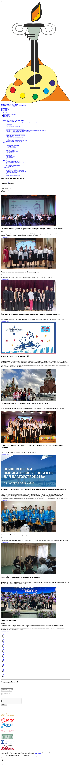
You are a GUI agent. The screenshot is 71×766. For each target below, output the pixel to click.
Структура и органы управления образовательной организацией (21, 122)
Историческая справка (11, 139)
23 (3, 662)
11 (3, 647)
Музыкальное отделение (12, 144)
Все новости (9, 155)
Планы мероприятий (11, 147)
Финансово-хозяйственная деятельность (15, 134)
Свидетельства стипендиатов (13, 175)
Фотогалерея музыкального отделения (15, 162)
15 (3, 652)
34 (3, 676)
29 (3, 670)
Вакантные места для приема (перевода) (15, 135)
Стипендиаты (9, 173)
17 (3, 655)
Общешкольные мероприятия (13, 161)
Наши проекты (9, 157)
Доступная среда (10, 136)
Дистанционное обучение (12, 151)
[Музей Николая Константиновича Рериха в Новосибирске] (7, 738)
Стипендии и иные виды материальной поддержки (18, 131)
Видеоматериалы (10, 166)
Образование (9, 125)
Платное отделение (10, 146)
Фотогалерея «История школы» (13, 165)
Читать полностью (5, 237)
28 (3, 669)
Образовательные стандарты (13, 126)
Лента (4, 154)
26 (3, 666)
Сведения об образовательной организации (13, 120)
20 (3, 659)
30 (3, 671)
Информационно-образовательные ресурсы (16, 140)
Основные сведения (11, 121)
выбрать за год (4, 188)
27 (3, 667)
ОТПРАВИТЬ (4, 704)
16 (3, 654)
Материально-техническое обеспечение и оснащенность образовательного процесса (26, 130)
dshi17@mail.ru (38, 753)
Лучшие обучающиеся (11, 172)
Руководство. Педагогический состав (15, 129)
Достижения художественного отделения (16, 171)
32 (3, 674)
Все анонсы (9, 158)
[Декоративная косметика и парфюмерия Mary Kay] (7, 733)
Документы (9, 124)
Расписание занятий (11, 149)
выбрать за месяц (5, 190)
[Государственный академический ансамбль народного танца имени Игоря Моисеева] (7, 716)
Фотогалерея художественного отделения (16, 163)
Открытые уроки (10, 152)
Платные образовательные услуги (14, 132)
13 (3, 650)
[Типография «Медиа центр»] (7, 744)
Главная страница (7, 182)
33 (3, 675)
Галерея (5, 160)
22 (3, 661)
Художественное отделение (12, 145)
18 (3, 656)
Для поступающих (10, 150)
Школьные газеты (10, 156)
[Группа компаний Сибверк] (7, 749)
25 (3, 665)
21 (3, 660)
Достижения (6, 167)
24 (3, 664)
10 (3, 646)
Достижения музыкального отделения (15, 170)
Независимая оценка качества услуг (14, 137)
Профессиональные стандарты (13, 127)
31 (3, 672)
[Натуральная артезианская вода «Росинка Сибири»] (7, 727)
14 (3, 651)
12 (3, 649)
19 (3, 657)
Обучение (5, 142)
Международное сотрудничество (14, 141)
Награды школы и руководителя (13, 168)
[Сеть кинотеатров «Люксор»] (7, 722)
